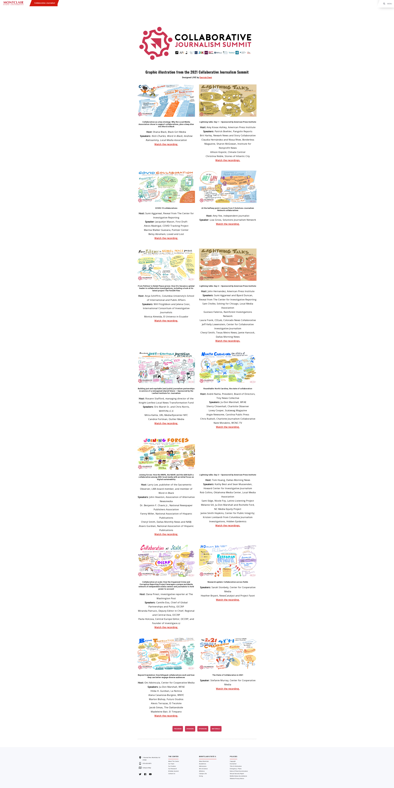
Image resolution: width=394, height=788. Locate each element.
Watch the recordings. (227, 160)
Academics (202, 764)
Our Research (172, 768)
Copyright (233, 761)
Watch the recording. (166, 144)
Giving (201, 776)
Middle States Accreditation (238, 776)
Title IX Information (236, 766)
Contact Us (171, 773)
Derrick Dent (206, 77)
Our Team (171, 764)
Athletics (202, 771)
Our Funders (172, 766)
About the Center (173, 761)
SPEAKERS (190, 729)
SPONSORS (203, 729)
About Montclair (204, 761)
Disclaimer (233, 764)
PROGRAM (178, 729)
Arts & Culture (203, 768)
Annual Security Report (237, 773)
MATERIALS (216, 729)
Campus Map (147, 768)
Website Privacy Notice (237, 778)
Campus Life (203, 773)
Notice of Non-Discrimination (239, 771)
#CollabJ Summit (173, 771)
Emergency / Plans (236, 768)
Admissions (202, 766)
